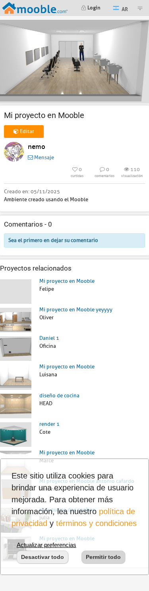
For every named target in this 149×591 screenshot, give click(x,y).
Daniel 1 (49, 338)
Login (93, 7)
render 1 (49, 424)
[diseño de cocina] (15, 405)
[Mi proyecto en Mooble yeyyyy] (15, 319)
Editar (26, 131)
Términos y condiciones (96, 523)
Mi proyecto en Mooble (67, 281)
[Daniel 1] (15, 348)
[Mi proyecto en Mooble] (15, 291)
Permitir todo (103, 557)
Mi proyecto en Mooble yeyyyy (75, 309)
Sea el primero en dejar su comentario (53, 240)
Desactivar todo (42, 557)
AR (124, 8)
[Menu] (140, 8)
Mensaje (43, 157)
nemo (36, 147)
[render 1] (15, 434)
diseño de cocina (59, 395)
